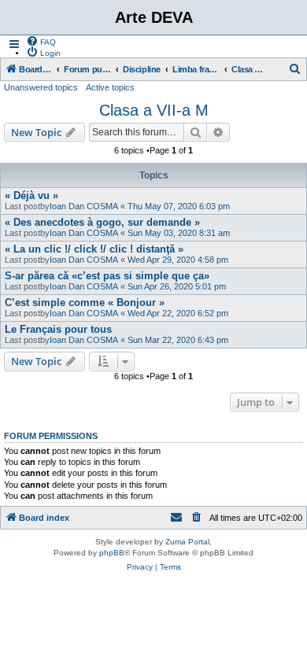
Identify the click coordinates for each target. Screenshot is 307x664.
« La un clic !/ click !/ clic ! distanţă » (94, 249)
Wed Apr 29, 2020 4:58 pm (178, 259)
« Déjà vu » (31, 195)
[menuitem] (41, 40)
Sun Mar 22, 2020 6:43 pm (178, 340)
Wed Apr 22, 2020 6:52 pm (178, 313)
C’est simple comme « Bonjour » (85, 302)
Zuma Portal (187, 541)
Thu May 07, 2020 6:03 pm (179, 206)
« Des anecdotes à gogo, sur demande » (102, 222)
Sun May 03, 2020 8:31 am (179, 233)
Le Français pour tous (58, 329)
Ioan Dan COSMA (84, 206)
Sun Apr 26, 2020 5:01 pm (177, 286)
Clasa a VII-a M (154, 110)
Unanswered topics (41, 87)
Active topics (110, 87)
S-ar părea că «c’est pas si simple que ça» (107, 276)
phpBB (111, 552)
